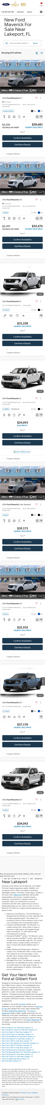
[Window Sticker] (41, 116)
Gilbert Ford (17, 895)
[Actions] (41, 98)
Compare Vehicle (13, 154)
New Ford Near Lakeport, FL (11, 1061)
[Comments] (37, 116)
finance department (32, 1020)
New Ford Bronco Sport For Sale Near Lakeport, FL (19, 1030)
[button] (8, 12)
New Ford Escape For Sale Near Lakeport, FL (17, 1034)
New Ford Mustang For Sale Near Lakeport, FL (18, 1050)
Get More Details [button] (22, 144)
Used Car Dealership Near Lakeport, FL (15, 1059)
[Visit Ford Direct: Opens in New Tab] (20, 1099)
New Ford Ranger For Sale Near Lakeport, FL (17, 1054)
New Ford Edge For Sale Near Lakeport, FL (17, 1032)
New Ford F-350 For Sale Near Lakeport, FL (17, 1048)
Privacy (29, 1092)
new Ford (22, 1004)
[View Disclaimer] (24, 116)
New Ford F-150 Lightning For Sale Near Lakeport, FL (20, 1043)
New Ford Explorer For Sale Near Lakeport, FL (18, 1039)
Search (35, 43)
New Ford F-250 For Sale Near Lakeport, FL (17, 1045)
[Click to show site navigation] (41, 12)
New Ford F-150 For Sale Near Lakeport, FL (17, 1041)
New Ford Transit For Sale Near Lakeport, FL (17, 1056)
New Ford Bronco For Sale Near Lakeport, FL (17, 1028)
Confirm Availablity (22, 138)
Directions (20, 12)
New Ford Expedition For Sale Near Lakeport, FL (19, 1036)
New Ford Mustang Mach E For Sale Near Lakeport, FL (21, 1052)
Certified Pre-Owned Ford (17, 1011)
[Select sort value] (41, 53)
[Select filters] (36, 53)
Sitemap (23, 1092)
